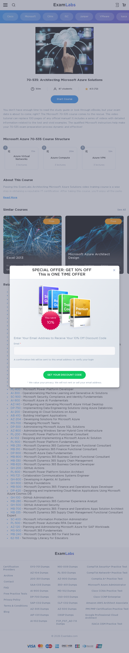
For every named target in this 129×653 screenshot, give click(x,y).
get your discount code (64, 375)
